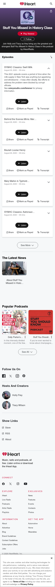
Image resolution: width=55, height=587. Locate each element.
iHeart (4, 495)
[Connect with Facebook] (3, 483)
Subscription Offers (10, 544)
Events (31, 503)
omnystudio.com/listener (20, 88)
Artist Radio (7, 508)
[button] (21, 101)
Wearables (32, 531)
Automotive (33, 523)
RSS (7, 433)
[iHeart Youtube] (25, 483)
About (8, 439)
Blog (4, 531)
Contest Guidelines (10, 540)
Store (8, 427)
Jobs (4, 548)
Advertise (6, 527)
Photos (31, 512)
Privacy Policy (27, 584)
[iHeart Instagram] (18, 483)
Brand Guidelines (9, 536)
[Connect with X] (10, 483)
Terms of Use (19, 581)
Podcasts (6, 503)
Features (31, 499)
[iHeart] (27, 4)
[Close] (52, 558)
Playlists (5, 512)
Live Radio (6, 499)
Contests (32, 508)
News (30, 495)
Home (30, 527)
